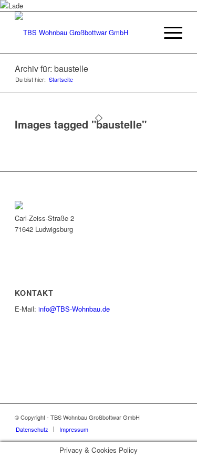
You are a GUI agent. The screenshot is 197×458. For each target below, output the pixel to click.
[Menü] (167, 33)
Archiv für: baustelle (51, 68)
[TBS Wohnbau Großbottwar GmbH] (82, 33)
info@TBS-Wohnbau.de (74, 309)
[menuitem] (167, 33)
